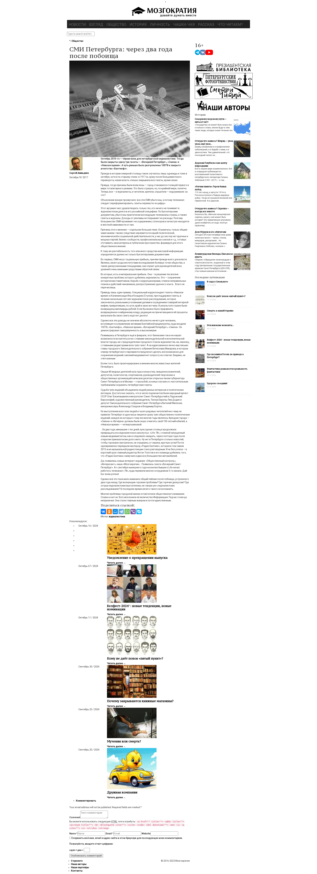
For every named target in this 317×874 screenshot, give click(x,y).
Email (109, 833)
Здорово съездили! (217, 383)
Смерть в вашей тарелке (220, 310)
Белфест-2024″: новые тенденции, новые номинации (139, 607)
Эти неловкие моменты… (220, 325)
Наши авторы (79, 864)
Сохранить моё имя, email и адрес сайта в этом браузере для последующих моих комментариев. (127, 838)
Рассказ (206, 24)
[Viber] (133, 511)
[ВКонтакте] (103, 511)
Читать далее (116, 562)
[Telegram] (121, 511)
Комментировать (86, 800)
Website (146, 833)
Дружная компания (122, 792)
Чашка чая (184, 24)
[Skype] (139, 511)
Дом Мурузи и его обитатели (210, 232)
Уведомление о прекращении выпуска (137, 558)
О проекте (77, 860)
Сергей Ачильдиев (79, 173)
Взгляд (96, 24)
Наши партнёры (80, 867)
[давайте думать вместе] (163, 12)
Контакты (77, 870)
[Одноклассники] (109, 511)
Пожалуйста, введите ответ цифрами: (91, 843)
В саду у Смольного (217, 281)
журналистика (117, 516)
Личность (160, 24)
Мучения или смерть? (124, 741)
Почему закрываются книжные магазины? (140, 701)
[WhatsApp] (127, 511)
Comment (74, 817)
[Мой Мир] (115, 511)
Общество (116, 24)
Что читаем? (230, 24)
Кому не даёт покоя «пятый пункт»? (135, 658)
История (138, 24)
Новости (77, 24)
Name (73, 833)
